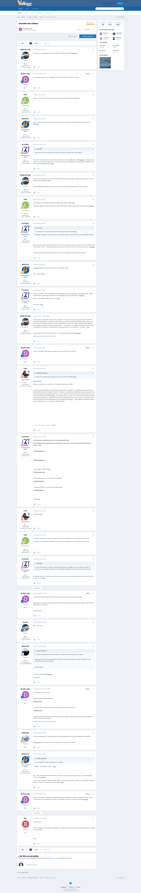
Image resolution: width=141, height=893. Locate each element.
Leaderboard (48, 13)
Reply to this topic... (32, 864)
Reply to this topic (88, 36)
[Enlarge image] (74, 53)
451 (26, 636)
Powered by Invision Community (70, 890)
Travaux (34, 30)
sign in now (54, 858)
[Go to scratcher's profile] (25, 150)
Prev (22, 43)
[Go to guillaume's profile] (25, 124)
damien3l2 (25, 646)
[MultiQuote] (34, 67)
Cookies (78, 887)
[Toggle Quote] (35, 149)
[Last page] (40, 43)
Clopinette (25, 733)
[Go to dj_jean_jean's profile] (20, 29)
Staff (32, 13)
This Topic (115, 8)
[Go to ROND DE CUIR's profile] (25, 55)
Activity (27, 8)
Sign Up (120, 3)
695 (26, 88)
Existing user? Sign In (108, 3)
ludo (25, 94)
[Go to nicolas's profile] (25, 628)
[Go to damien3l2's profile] (25, 652)
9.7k (26, 382)
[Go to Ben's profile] (25, 824)
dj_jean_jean (28, 28)
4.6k (26, 160)
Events (26, 13)
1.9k (26, 660)
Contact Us (71, 887)
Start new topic (72, 36)
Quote (38, 67)
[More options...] (93, 50)
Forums (19, 13)
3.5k (26, 747)
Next (36, 43)
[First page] (19, 43)
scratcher (25, 144)
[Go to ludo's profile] (25, 100)
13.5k (26, 134)
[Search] (122, 8)
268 (26, 63)
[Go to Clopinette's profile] (25, 738)
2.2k (26, 108)
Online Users (39, 13)
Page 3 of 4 (46, 43)
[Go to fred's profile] (25, 374)
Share (79, 29)
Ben (25, 818)
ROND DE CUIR (25, 49)
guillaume (25, 119)
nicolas (25, 622)
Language (63, 887)
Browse (21, 8)
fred (25, 368)
